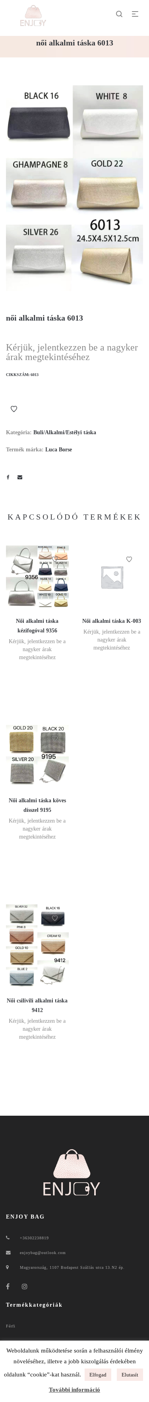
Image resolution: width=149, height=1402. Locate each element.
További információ (74, 1389)
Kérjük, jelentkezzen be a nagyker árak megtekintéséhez (72, 352)
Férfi (10, 1326)
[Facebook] (8, 1286)
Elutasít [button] (130, 1375)
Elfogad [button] (97, 1375)
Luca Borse (58, 450)
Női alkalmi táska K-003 (111, 621)
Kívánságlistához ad (14, 409)
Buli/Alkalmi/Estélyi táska (64, 432)
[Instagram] (25, 1286)
